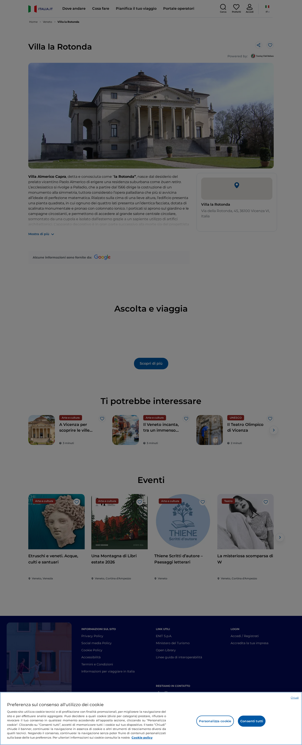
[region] (151, 718)
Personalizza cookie (215, 721)
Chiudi (295, 697)
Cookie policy (142, 737)
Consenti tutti (251, 721)
